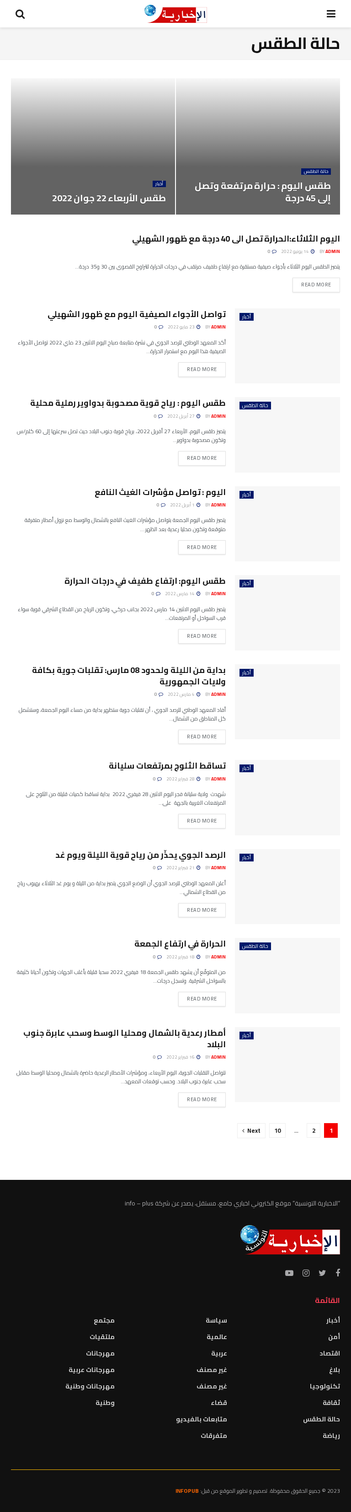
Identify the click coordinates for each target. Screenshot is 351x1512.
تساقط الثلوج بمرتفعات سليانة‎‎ (167, 765)
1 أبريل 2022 (183, 504)
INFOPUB (187, 1490)
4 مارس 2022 (182, 694)
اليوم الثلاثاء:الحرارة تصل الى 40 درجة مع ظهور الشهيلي (236, 238)
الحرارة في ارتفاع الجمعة (180, 943)
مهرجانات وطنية (90, 1386)
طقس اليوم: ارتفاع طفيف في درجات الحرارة (145, 580)
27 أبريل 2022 (181, 416)
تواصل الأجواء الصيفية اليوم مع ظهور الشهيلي (137, 314)
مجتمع (104, 1320)
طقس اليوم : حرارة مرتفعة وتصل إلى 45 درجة (263, 191)
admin (332, 251)
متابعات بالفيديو (201, 1419)
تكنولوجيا (325, 1386)
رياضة (331, 1436)
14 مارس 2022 (180, 593)
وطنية (105, 1403)
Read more (316, 284)
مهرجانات (100, 1353)
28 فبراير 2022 (181, 779)
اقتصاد (329, 1353)
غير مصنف (212, 1370)
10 (277, 1130)
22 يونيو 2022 (146, 213)
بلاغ (334, 1370)
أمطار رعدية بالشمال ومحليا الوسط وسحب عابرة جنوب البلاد (124, 1038)
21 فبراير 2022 (181, 867)
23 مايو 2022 (182, 327)
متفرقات (214, 1436)
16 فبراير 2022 (181, 1057)
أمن (334, 1337)
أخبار (159, 184)
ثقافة (331, 1403)
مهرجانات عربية (92, 1370)
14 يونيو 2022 (295, 251)
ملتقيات (102, 1337)
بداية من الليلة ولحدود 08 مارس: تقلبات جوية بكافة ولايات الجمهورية (129, 675)
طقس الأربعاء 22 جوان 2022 (109, 197)
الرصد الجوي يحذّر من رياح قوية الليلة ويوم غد (140, 854)
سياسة (216, 1320)
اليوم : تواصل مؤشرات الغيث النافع (160, 492)
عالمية (217, 1337)
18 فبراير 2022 (181, 956)
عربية (219, 1353)
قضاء (219, 1403)
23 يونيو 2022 (311, 213)
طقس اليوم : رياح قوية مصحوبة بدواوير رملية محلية (128, 402)
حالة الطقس (316, 171)
